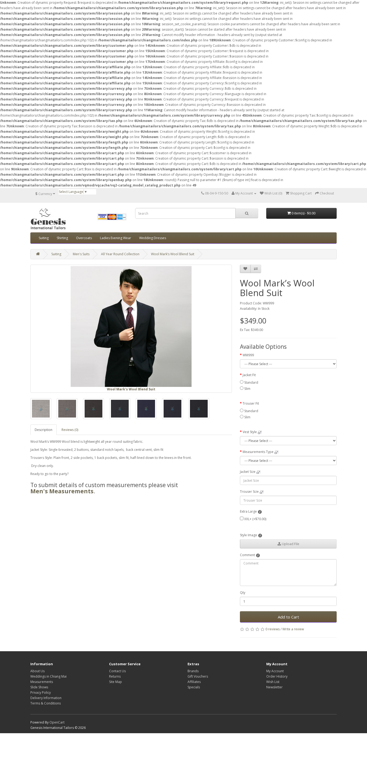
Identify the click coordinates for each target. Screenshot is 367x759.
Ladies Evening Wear (115, 238)
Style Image (248, 535)
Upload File (290, 544)
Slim (247, 388)
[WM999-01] (40, 408)
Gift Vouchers (198, 676)
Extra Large (248, 511)
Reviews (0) (70, 429)
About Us (37, 671)
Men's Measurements (61, 491)
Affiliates (194, 681)
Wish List (272, 681)
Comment (247, 555)
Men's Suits (81, 254)
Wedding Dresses (152, 238)
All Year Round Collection (120, 254)
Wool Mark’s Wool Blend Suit (172, 254)
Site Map (115, 681)
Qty (242, 592)
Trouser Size (249, 491)
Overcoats (84, 238)
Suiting (44, 238)
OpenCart (56, 722)
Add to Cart (288, 617)
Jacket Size (248, 471)
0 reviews (272, 629)
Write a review (293, 629)
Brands (193, 671)
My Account (275, 671)
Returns (115, 676)
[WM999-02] (67, 408)
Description (43, 429)
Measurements (41, 681)
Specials (194, 687)
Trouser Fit (251, 403)
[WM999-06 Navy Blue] (172, 408)
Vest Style (250, 432)
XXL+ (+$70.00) (255, 519)
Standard (251, 382)
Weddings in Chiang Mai (48, 676)
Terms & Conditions (45, 703)
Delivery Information (46, 698)
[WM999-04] (119, 408)
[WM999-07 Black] (198, 408)
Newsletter (274, 687)
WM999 (248, 355)
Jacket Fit (249, 375)
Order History (276, 676)
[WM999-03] (93, 408)
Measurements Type (258, 451)
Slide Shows (39, 687)
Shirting (62, 238)
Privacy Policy (40, 692)
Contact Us (117, 671)
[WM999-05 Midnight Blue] (146, 408)
